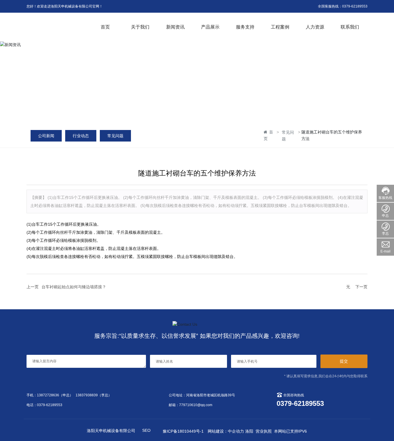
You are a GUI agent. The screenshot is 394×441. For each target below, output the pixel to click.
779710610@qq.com (195, 405)
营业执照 (264, 431)
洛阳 (249, 431)
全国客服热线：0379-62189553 (342, 6)
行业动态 (81, 135)
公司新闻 (46, 135)
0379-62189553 (49, 405)
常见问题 (115, 135)
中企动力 (236, 431)
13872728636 (48, 395)
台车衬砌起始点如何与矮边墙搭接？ (74, 286)
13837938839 (87, 395)
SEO (146, 430)
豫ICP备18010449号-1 (183, 431)
